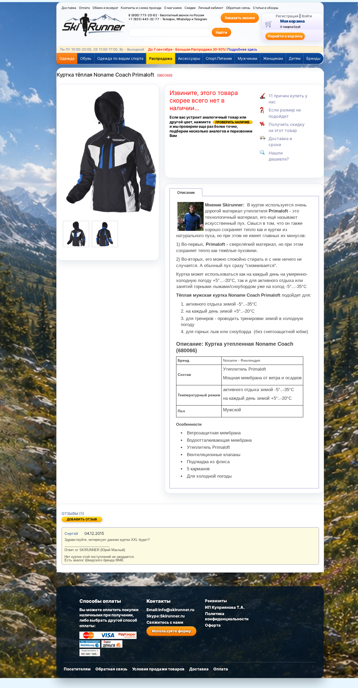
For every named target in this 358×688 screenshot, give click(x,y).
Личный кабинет (210, 8)
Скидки (190, 8)
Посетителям (77, 668)
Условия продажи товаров (158, 668)
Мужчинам (247, 58)
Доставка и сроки (280, 141)
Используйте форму (171, 631)
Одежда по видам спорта (120, 58)
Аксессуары (189, 58)
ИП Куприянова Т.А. (225, 607)
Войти (307, 16)
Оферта (213, 625)
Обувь (85, 58)
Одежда (66, 58)
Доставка (69, 8)
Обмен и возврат (105, 8)
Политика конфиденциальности (226, 616)
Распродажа (160, 58)
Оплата (84, 8)
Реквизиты (216, 600)
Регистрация (287, 16)
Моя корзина (292, 21)
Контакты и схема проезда (141, 8)
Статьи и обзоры (265, 8)
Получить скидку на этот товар (287, 127)
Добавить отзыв (82, 519)
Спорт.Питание (219, 58)
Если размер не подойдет (285, 113)
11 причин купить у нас (288, 98)
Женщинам (273, 58)
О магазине (173, 8)
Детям (295, 58)
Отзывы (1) (73, 513)
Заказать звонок (240, 17)
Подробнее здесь (242, 49)
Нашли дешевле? (279, 156)
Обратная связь (238, 8)
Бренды (313, 58)
